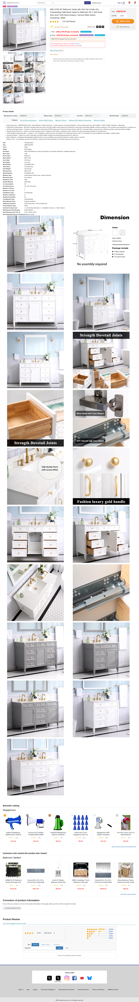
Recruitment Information (66, 989)
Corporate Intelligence (48, 989)
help (28, 989)
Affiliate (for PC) (113, 989)
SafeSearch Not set (96, 2)
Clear (67, 948)
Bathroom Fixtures (60, 120)
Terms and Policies (98, 989)
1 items (111, 935)
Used (78, 35)
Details (77, 43)
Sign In (120, 3)
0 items (111, 938)
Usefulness (56, 944)
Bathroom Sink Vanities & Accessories (80, 120)
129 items (48, 933)
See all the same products (128, 894)
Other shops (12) (57, 50)
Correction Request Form (12, 908)
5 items (111, 931)
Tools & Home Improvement (28, 120)
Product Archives (83, 989)
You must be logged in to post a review (14, 923)
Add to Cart (124, 21)
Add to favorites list (124, 26)
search (87, 3)
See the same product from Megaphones (124, 846)
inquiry (35, 989)
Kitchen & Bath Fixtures (46, 120)
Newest (35, 944)
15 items (111, 929)
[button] (135, 2)
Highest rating (45, 944)
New (71, 32)
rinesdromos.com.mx (13, 2)
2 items (111, 933)
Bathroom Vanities (99, 120)
